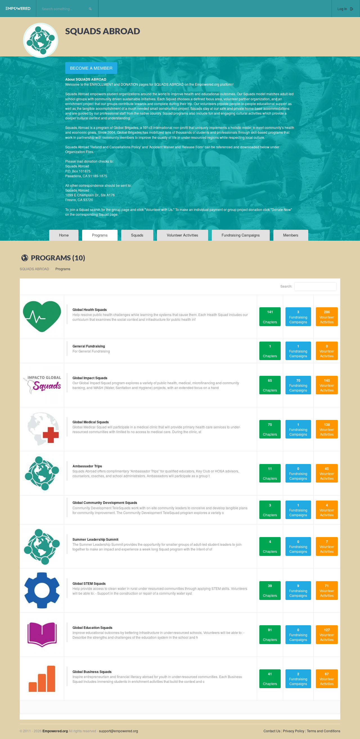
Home (64, 235)
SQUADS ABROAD (34, 268)
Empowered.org (55, 730)
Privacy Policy (294, 730)
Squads (137, 235)
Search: (286, 285)
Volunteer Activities (182, 235)
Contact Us (272, 730)
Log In (343, 8)
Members (290, 235)
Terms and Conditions (323, 730)
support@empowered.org (118, 730)
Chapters (270, 316)
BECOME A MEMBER (91, 68)
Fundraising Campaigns (241, 235)
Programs (100, 235)
